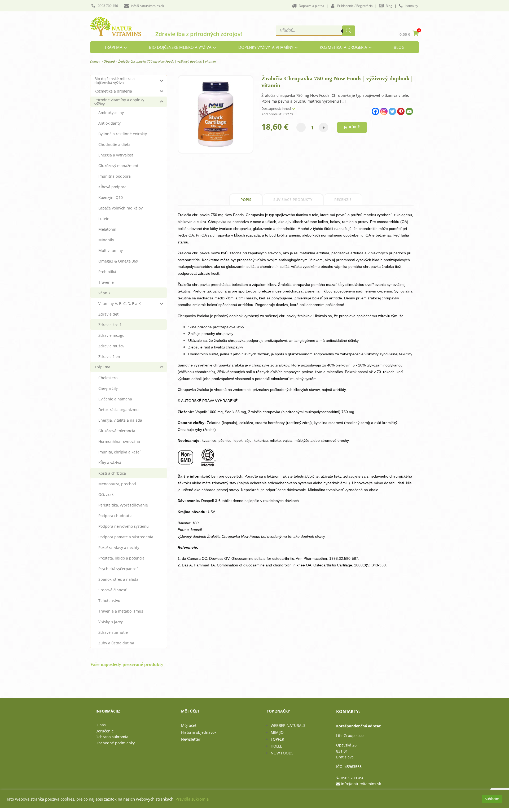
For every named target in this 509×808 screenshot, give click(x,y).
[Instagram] (384, 111)
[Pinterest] (401, 111)
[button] (104, 6)
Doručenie (104, 730)
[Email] (409, 111)
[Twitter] (392, 111)
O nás (100, 724)
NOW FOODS (282, 752)
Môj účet (188, 725)
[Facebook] (375, 111)
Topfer (277, 739)
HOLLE (276, 746)
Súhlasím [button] (492, 798)
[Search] (348, 30)
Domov (95, 61)
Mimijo (277, 732)
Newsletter (190, 739)
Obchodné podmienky (115, 742)
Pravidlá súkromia (192, 799)
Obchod (109, 61)
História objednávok (198, 732)
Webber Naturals (288, 725)
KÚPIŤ (354, 127)
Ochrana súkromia (111, 736)
